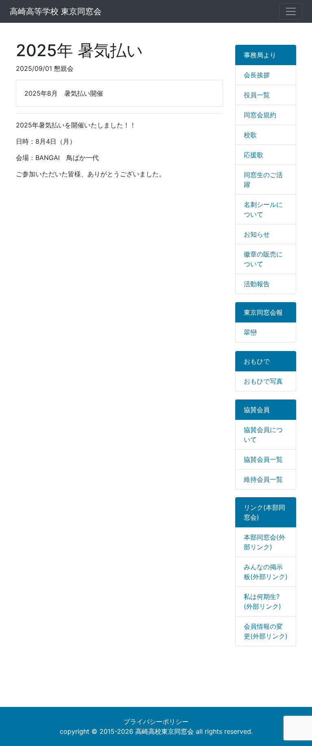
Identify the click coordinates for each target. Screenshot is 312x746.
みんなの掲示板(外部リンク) (266, 572)
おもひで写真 (263, 381)
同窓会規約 (260, 115)
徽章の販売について (263, 259)
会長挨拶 (257, 75)
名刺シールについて (263, 209)
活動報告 (257, 284)
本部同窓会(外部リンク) (264, 542)
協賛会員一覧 (263, 459)
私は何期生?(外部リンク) (262, 601)
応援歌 (253, 155)
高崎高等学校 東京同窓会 (56, 11)
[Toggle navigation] (291, 11)
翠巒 (250, 332)
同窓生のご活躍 (263, 180)
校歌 (250, 135)
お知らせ (257, 234)
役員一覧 (257, 95)
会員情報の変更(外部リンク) (266, 631)
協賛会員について (263, 434)
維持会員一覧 (263, 479)
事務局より (260, 55)
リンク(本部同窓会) (264, 512)
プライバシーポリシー (156, 721)
